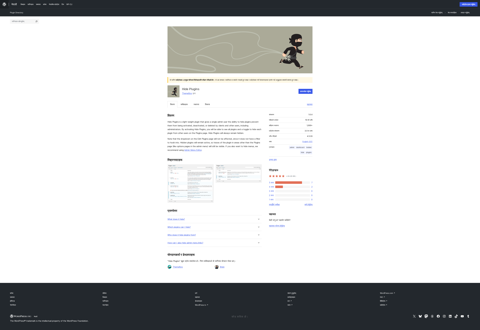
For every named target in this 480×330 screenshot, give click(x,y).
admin (292, 147)
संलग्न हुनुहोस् (292, 293)
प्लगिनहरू (105, 301)
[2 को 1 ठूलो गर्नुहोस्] (210, 167)
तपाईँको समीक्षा (274, 204)
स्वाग (290, 305)
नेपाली (35, 317)
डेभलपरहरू (198, 301)
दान (290, 301)
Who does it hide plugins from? (182, 235)
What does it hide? (176, 219)
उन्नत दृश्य (273, 159)
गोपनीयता (13, 305)
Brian (222, 267)
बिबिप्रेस (383, 301)
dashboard (300, 147)
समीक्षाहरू (184, 104)
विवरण (172, 104)
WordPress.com (387, 293)
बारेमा (11, 293)
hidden (309, 147)
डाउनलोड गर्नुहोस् (305, 91)
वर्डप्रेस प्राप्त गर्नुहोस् (468, 4)
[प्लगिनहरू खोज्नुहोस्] (36, 21)
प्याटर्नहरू (105, 305)
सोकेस (104, 293)
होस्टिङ (12, 301)
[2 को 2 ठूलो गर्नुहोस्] (258, 167)
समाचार (12, 297)
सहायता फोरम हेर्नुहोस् (277, 226)
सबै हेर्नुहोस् (308, 204)
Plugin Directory (16, 12)
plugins (309, 152)
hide (302, 152)
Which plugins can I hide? (179, 227)
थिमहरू (104, 297)
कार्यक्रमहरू (291, 297)
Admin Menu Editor (193, 150)
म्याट (382, 297)
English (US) (307, 141)
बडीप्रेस (383, 305)
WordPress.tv (201, 305)
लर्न (196, 293)
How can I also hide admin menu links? (185, 243)
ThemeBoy (187, 93)
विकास (207, 104)
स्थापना (196, 104)
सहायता (309, 104)
